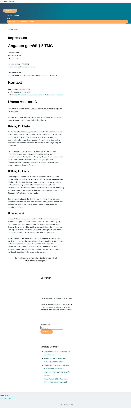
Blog (8, 18)
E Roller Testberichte (14, 15)
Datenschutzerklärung (8, 398)
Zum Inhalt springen (7, 1)
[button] (67, 22)
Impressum (4, 396)
